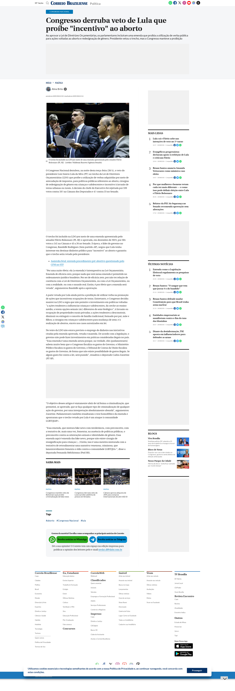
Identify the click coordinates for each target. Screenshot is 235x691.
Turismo (38, 633)
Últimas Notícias (68, 598)
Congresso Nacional (68, 520)
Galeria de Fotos (124, 611)
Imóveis (93, 588)
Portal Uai (178, 627)
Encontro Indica (180, 612)
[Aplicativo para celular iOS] (184, 646)
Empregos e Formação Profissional (103, 596)
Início (48, 83)
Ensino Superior (68, 580)
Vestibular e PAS (68, 607)
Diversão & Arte (40, 602)
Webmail (94, 576)
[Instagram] (184, 4)
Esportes (38, 607)
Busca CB (94, 630)
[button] (45, 672)
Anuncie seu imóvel (125, 580)
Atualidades (179, 608)
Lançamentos (123, 589)
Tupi (176, 636)
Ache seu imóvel (124, 576)
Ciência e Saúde (40, 616)
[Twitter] (180, 4)
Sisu (64, 611)
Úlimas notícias (124, 594)
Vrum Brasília (179, 592)
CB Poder (178, 588)
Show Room (123, 602)
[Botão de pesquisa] (47, 3)
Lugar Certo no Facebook (127, 616)
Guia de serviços (124, 598)
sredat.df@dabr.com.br (110, 549)
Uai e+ (177, 631)
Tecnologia (38, 629)
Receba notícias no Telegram (112, 539)
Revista (177, 604)
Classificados (98, 580)
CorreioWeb (97, 573)
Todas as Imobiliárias (126, 620)
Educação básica (68, 576)
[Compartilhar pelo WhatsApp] (180, 146)
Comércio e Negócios (98, 610)
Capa (37, 576)
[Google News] (193, 4)
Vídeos (149, 594)
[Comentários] (3, 327)
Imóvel (123, 573)
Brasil (37, 589)
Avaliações (150, 589)
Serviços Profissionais (98, 605)
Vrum (150, 573)
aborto (50, 520)
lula (84, 520)
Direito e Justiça (40, 611)
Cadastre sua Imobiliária (127, 624)
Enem (65, 594)
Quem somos (39, 638)
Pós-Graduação (68, 620)
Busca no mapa (124, 585)
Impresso (96, 613)
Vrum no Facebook (153, 602)
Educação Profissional (70, 616)
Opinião (37, 620)
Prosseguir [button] (197, 670)
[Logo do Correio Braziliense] (69, 3)
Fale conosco (67, 624)
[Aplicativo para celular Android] (184, 654)
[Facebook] (175, 4)
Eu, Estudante (71, 573)
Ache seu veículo (152, 576)
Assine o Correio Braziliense (100, 639)
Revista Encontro (184, 596)
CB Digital (94, 626)
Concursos (69, 628)
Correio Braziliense (46, 573)
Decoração (122, 607)
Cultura (65, 602)
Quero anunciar (96, 583)
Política (59, 83)
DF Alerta (178, 579)
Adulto (93, 601)
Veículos (93, 592)
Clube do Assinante (97, 634)
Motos (149, 598)
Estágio (65, 589)
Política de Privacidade (43, 642)
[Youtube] (189, 4)
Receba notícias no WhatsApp (72, 539)
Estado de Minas (180, 622)
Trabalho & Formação (70, 585)
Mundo (37, 598)
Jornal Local (179, 583)
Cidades (38, 580)
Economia (38, 594)
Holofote (38, 624)
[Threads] (198, 4)
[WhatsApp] (170, 4)
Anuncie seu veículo (153, 580)
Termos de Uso (40, 647)
